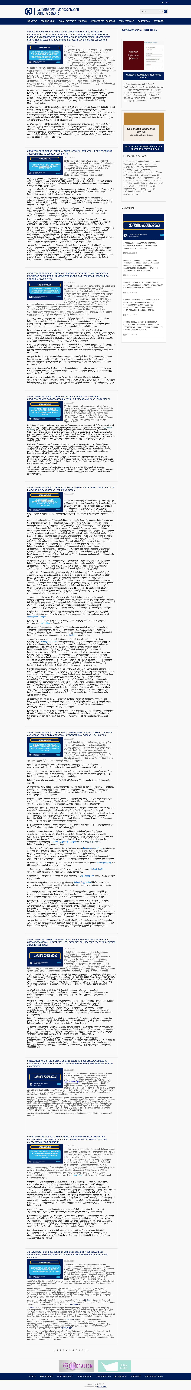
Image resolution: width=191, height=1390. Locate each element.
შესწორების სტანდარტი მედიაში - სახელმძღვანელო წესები (143, 147)
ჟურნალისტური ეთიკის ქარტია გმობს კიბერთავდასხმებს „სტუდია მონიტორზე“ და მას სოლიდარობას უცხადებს (143, 285)
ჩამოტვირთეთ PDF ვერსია (135, 156)
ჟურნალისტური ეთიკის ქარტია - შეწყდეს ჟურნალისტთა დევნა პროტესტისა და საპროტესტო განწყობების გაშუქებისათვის (71, 488)
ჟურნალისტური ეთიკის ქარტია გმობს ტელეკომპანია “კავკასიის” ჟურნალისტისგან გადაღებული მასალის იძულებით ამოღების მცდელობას (68, 398)
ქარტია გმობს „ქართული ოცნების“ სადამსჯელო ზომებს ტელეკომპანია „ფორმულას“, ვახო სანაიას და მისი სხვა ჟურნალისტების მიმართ (143, 326)
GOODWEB (102, 1387)
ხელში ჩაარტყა (71, 1082)
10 (85, 1350)
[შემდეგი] (88, 1350)
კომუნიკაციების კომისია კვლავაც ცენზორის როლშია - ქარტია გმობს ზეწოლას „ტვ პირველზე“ (140, 245)
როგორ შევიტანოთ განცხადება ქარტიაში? (143, 76)
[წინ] (54, 1350)
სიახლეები (127, 207)
